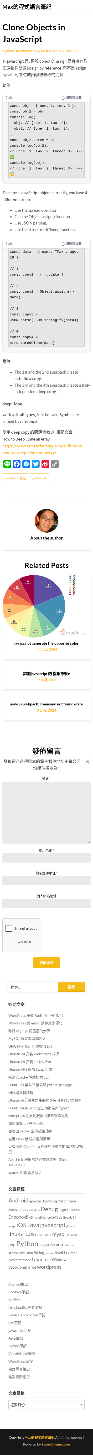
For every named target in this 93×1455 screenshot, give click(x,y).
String (39, 1252)
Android (18, 1200)
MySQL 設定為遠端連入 (27, 1038)
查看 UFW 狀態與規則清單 (29, 1139)
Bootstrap (49, 1201)
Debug (49, 1209)
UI (49, 1260)
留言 (46, 779)
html (76, 1217)
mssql (47, 1234)
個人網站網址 (46, 896)
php (12, 1244)
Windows (60, 1259)
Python (27, 1243)
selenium (55, 1244)
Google (67, 1217)
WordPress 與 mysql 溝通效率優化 (35, 1023)
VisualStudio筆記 (21, 1354)
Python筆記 (17, 1346)
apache (35, 1201)
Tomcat (13, 1260)
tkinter (71, 1253)
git (60, 1217)
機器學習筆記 (19, 1369)
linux (14, 1233)
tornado (25, 1260)
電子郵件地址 (47, 873)
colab (12, 1210)
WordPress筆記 (20, 1361)
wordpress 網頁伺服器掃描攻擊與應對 (38, 1115)
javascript (39, 478)
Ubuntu (40, 1259)
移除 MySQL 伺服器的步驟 (29, 1031)
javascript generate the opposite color (46, 643)
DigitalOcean (69, 1210)
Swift (60, 1252)
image (12, 1226)
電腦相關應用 (19, 1377)
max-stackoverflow (22, 51)
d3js (37, 1210)
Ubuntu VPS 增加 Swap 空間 (30, 1069)
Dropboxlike (20, 1217)
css (31, 1210)
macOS (27, 1234)
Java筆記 (15, 1338)
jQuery (70, 1226)
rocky (42, 1245)
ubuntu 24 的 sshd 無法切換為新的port (38, 1108)
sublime (49, 1253)
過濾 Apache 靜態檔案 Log (28, 1077)
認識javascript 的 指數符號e (46, 673)
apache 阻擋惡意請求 (25, 1172)
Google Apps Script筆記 (26, 1315)
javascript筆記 (16, 478)
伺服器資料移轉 (20, 1092)
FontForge (42, 1217)
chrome (70, 1201)
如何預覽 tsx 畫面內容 (25, 1123)
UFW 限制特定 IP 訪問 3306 (30, 1046)
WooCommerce (22, 1267)
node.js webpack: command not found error (46, 704)
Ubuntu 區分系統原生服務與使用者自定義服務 (45, 1100)
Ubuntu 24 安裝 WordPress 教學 (33, 1054)
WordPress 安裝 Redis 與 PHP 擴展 (35, 1015)
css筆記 (14, 1299)
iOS (21, 1224)
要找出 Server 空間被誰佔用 (30, 1131)
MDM (38, 1234)
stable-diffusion (20, 1253)
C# (61, 1201)
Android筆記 (18, 1284)
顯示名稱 (46, 850)
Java (33, 1225)
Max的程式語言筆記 (27, 6)
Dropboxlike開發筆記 (25, 1307)
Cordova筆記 (18, 1292)
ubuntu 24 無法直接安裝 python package (40, 1085)
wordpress (49, 1266)
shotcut (70, 1245)
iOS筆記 (14, 1323)
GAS (54, 1217)
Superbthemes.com (55, 1444)
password (72, 1234)
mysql (59, 1234)
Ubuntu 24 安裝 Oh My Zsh (29, 1062)
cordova (22, 1210)
